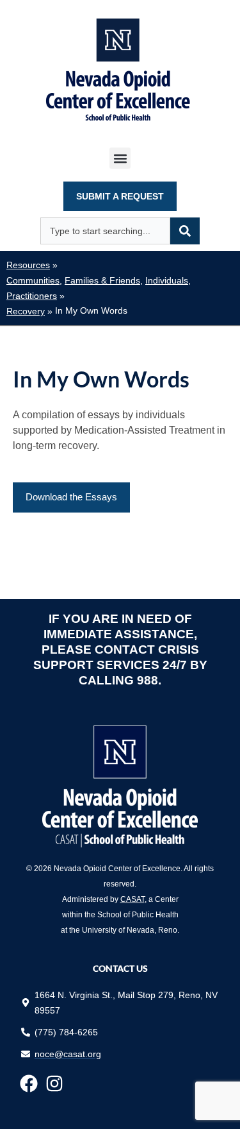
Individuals (166, 280)
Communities (33, 280)
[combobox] (105, 230)
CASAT (132, 899)
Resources (28, 265)
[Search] (185, 230)
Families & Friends (102, 280)
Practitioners (31, 296)
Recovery (25, 311)
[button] (120, 158)
